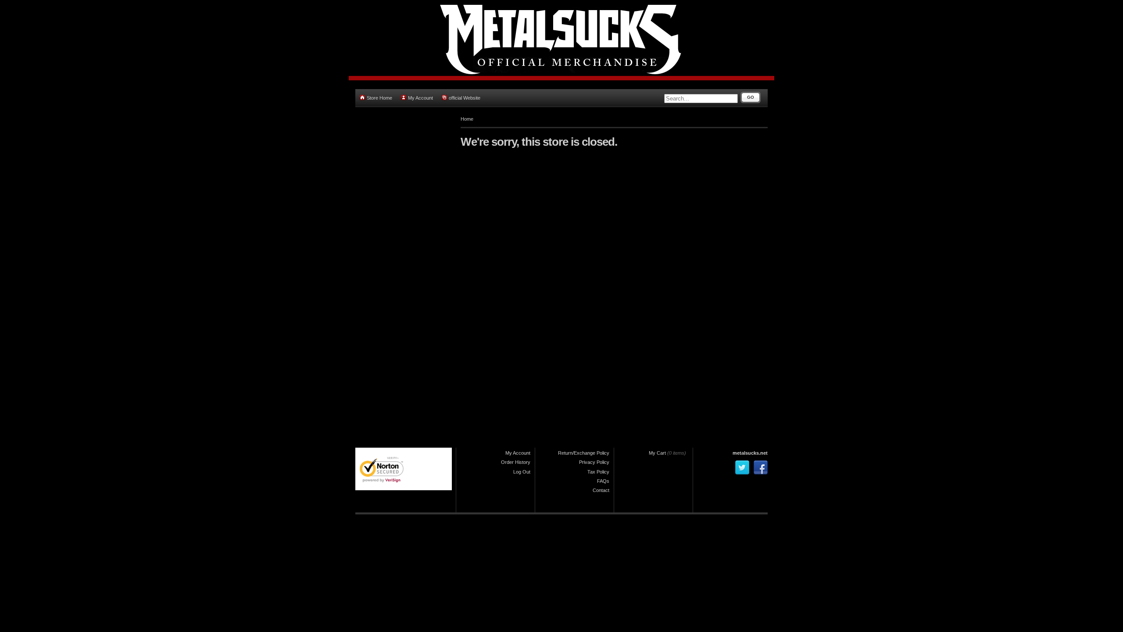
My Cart (657, 453)
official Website (464, 98)
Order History (515, 462)
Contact (601, 490)
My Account (420, 98)
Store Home (379, 98)
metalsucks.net (750, 453)
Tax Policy (598, 471)
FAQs (603, 481)
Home (467, 119)
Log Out (521, 471)
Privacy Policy (594, 462)
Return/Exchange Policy (583, 453)
